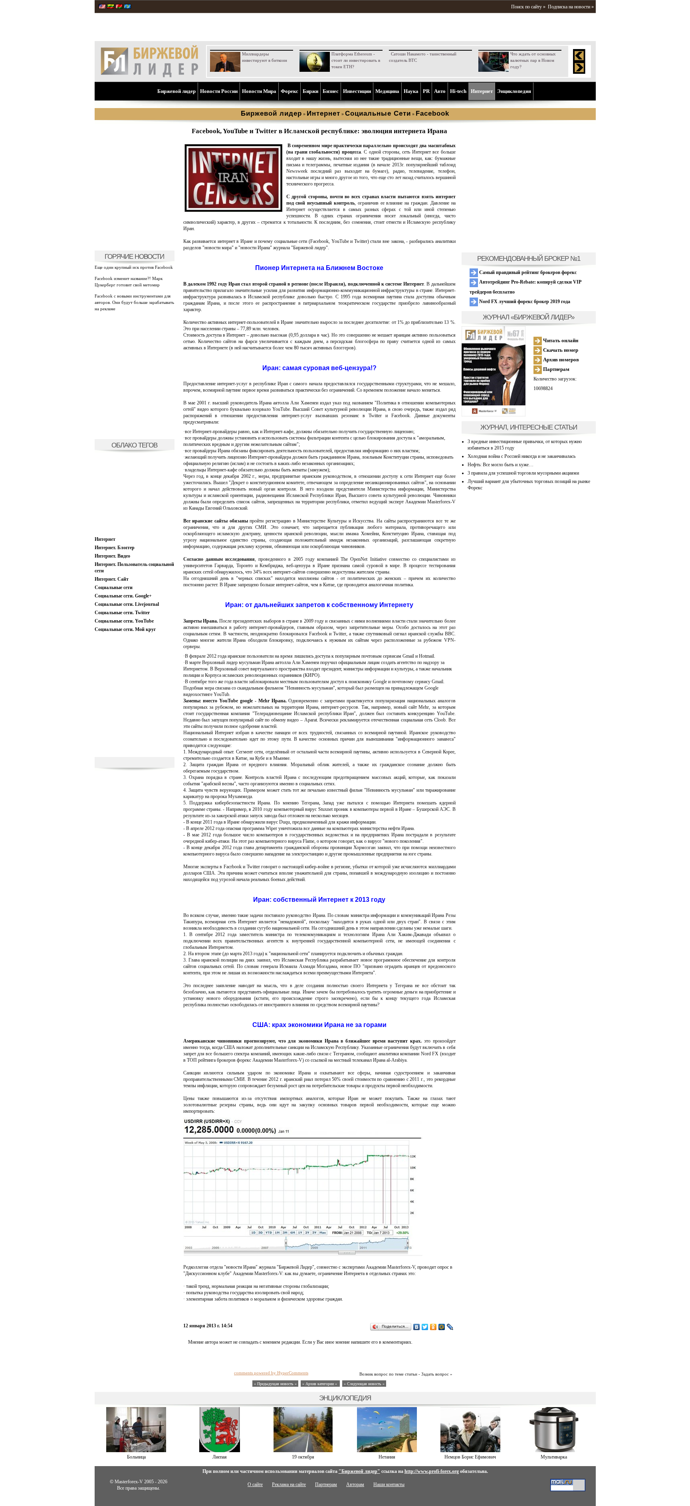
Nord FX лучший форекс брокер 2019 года (524, 301)
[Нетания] (387, 1450)
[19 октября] (303, 1450)
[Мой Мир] (442, 1327)
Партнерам (555, 369)
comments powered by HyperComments (271, 1372)
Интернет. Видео (112, 556)
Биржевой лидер (176, 91)
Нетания (387, 1457)
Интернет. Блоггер (115, 547)
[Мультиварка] (554, 1450)
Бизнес (331, 91)
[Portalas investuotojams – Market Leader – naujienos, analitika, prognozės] (110, 7)
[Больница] (136, 1450)
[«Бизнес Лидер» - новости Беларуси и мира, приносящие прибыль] (119, 7)
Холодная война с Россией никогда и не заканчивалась (521, 456)
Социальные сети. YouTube (124, 621)
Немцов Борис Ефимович (470, 1457)
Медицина (387, 91)
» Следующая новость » (364, 1384)
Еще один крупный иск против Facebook (134, 267)
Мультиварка (554, 1457)
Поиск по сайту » (528, 7)
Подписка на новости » (571, 7)
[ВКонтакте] (416, 1327)
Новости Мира (259, 91)
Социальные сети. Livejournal (127, 604)
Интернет (482, 91)
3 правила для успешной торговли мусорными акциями (523, 473)
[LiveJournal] (450, 1327)
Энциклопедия (514, 91)
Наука (411, 91)
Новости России (219, 91)
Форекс (289, 91)
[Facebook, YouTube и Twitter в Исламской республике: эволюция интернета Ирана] (233, 211)
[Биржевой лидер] (149, 76)
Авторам (355, 1484)
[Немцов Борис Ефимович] (470, 1450)
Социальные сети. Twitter (122, 612)
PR (426, 91)
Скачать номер (560, 350)
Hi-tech (458, 91)
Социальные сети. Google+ (123, 596)
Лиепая (219, 1457)
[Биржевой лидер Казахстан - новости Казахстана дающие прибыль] (127, 7)
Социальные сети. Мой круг (125, 629)
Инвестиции (357, 91)
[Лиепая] (219, 1450)
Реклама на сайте (289, 1484)
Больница (136, 1457)
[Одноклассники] (433, 1327)
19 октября (303, 1457)
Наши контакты (388, 1484)
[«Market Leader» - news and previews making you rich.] (102, 7)
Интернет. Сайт (112, 579)
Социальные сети (114, 587)
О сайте (255, 1484)
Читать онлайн (560, 340)
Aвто (440, 91)
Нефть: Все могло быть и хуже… (500, 464)
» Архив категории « (320, 1384)
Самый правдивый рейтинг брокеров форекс (527, 272)
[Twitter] (425, 1327)
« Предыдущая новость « (275, 1384)
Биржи (310, 91)
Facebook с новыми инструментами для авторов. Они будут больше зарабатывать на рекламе (134, 302)
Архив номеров (560, 360)
